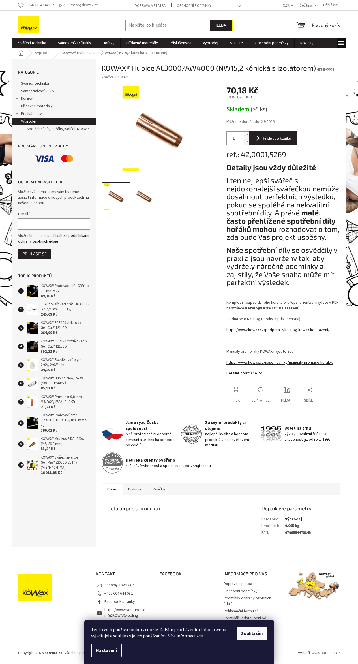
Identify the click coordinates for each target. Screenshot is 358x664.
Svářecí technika (35, 83)
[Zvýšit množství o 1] (246, 135)
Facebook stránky (119, 602)
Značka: (115, 77)
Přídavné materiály (37, 106)
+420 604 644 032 (118, 593)
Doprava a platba (150, 5)
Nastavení (106, 650)
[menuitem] (32, 43)
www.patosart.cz (326, 653)
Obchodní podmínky (194, 5)
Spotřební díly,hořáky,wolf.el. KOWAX (58, 129)
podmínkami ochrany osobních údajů (53, 238)
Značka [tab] (159, 489)
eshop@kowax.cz (119, 585)
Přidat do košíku (277, 138)
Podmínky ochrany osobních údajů (247, 601)
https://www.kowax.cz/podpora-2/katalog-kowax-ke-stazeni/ (277, 330)
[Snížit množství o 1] (246, 141)
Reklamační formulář (241, 611)
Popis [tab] (112, 489)
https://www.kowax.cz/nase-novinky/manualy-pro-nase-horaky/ (279, 362)
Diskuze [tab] (135, 489)
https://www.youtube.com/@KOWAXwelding (124, 612)
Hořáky (27, 98)
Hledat (221, 25)
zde (199, 636)
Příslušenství (32, 114)
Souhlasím (252, 633)
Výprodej (28, 121)
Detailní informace (241, 373)
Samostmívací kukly (37, 91)
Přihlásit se (35, 253)
